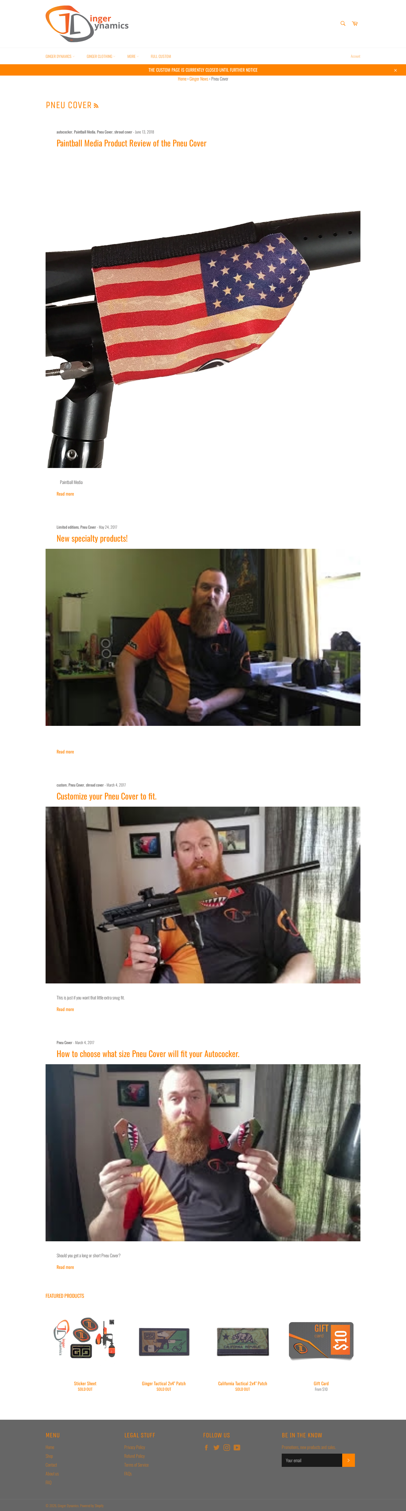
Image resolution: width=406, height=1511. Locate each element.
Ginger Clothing (100, 56)
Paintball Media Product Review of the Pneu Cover (132, 143)
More (131, 56)
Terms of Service (136, 1464)
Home (182, 78)
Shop (49, 1456)
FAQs (128, 1473)
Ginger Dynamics (59, 56)
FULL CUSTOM (161, 56)
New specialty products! (92, 538)
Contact (51, 1464)
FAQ (48, 1482)
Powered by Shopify (92, 1505)
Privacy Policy (134, 1447)
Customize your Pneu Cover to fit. (107, 796)
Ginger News (198, 78)
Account (355, 56)
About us (52, 1473)
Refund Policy (134, 1456)
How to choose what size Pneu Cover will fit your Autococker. (148, 1053)
